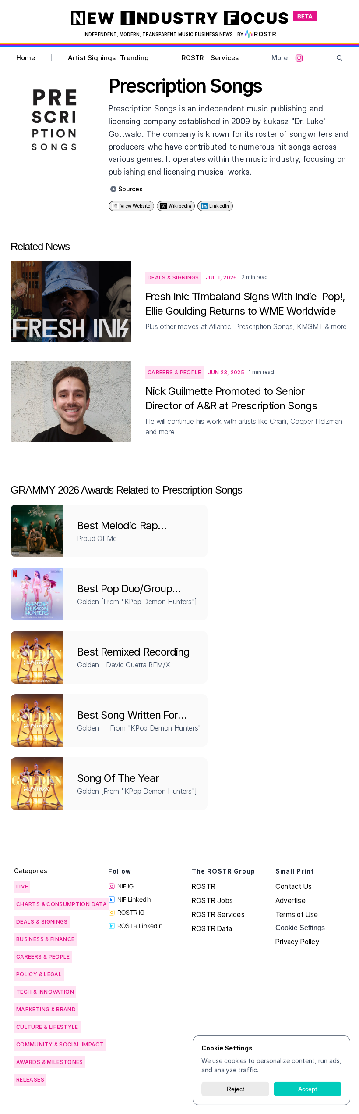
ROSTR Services (218, 914)
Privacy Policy (297, 941)
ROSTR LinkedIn (139, 925)
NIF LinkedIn (134, 899)
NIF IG (125, 886)
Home (25, 58)
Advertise (290, 900)
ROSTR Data (212, 928)
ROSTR (193, 58)
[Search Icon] (339, 58)
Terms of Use (296, 914)
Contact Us (293, 886)
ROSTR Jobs (212, 900)
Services (225, 58)
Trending (134, 58)
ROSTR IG (131, 912)
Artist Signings (92, 58)
